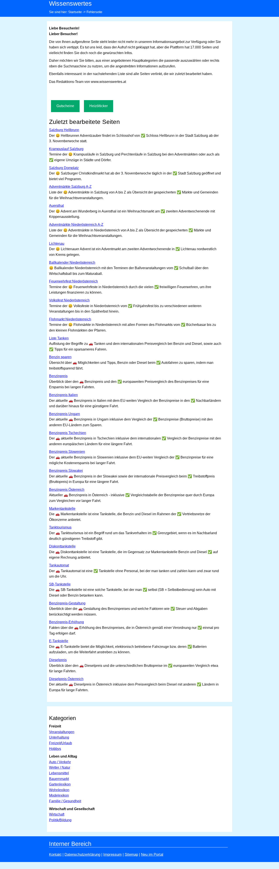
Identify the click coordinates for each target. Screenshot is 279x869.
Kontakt (55, 854)
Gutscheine (65, 106)
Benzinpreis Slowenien (67, 451)
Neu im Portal (152, 854)
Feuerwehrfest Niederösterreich (73, 281)
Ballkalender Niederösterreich (72, 262)
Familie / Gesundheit (65, 801)
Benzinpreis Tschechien (67, 433)
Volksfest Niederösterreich (69, 300)
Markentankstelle (62, 508)
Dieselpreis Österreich (66, 679)
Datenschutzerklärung (82, 854)
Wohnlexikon (59, 790)
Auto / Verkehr (60, 762)
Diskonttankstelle (62, 546)
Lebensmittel (59, 773)
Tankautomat (59, 565)
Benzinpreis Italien (63, 395)
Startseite (75, 12)
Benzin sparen (60, 357)
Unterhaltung (59, 737)
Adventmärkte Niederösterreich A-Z (76, 224)
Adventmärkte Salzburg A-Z (70, 186)
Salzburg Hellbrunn (64, 130)
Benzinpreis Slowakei (66, 470)
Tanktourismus (60, 527)
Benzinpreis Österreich (66, 489)
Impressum (112, 854)
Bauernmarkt (59, 779)
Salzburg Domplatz (64, 168)
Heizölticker (98, 106)
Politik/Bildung (60, 820)
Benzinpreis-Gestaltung (67, 603)
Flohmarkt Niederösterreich (70, 319)
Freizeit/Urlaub (60, 743)
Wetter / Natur (59, 767)
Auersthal (56, 205)
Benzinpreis (58, 376)
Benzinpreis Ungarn (64, 414)
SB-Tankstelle (60, 584)
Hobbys (55, 749)
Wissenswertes (70, 3)
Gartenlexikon (60, 784)
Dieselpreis (58, 660)
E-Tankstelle (58, 641)
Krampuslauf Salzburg (66, 149)
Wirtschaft (56, 814)
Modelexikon (59, 795)
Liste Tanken (59, 338)
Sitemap (131, 854)
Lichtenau (56, 243)
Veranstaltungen (61, 732)
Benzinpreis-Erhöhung (66, 622)
